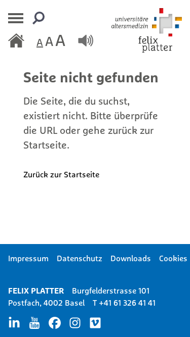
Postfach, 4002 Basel (46, 303)
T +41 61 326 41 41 (124, 303)
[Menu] (16, 18)
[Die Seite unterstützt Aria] (86, 40)
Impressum (28, 258)
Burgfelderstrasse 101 (110, 290)
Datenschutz (79, 258)
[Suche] (38, 18)
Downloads (130, 258)
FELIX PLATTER (36, 290)
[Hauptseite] (16, 40)
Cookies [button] (173, 258)
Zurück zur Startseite (61, 174)
